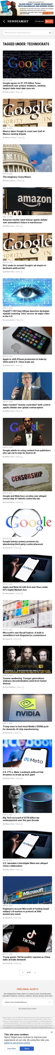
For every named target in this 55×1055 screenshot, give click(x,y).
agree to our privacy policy (17, 1043)
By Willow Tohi (8, 92)
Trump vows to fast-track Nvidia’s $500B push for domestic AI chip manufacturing (26, 727)
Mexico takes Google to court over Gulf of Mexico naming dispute (24, 132)
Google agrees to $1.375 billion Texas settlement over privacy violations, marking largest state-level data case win (24, 86)
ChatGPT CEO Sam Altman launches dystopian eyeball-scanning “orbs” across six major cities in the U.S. (26, 314)
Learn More (11, 1049)
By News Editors (9, 181)
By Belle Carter (8, 870)
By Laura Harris (8, 320)
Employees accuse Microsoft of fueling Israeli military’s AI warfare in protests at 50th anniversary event (26, 911)
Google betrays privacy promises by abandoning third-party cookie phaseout (23, 542)
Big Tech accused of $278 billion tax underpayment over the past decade (21, 819)
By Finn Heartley (9, 687)
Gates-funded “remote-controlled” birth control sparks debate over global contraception (26, 406)
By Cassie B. (7, 548)
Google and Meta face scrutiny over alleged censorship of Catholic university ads (24, 497)
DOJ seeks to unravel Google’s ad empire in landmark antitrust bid (24, 266)
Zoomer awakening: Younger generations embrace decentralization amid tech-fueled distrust (24, 681)
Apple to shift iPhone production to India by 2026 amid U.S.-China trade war (24, 360)
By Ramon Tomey (9, 138)
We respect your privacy (28, 1008)
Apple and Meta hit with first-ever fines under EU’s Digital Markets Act (25, 588)
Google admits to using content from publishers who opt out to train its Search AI (27, 451)
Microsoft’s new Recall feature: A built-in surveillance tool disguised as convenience (24, 634)
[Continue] (50, 1002)
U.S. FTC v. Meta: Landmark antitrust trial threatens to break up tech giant (23, 773)
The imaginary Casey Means (17, 177)
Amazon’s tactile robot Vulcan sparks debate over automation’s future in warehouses (25, 221)
